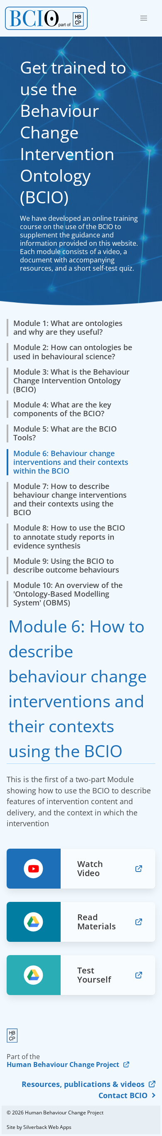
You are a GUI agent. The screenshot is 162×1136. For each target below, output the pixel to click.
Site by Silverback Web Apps (39, 1127)
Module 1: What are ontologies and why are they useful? (68, 327)
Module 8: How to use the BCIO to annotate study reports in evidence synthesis (69, 537)
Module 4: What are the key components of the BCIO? (62, 409)
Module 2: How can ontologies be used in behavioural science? (72, 352)
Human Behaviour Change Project (63, 1064)
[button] (143, 18)
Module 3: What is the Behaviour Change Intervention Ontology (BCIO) (71, 381)
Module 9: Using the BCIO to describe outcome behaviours (66, 565)
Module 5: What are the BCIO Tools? (65, 433)
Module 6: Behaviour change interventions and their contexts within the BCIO (70, 462)
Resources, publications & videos (83, 1084)
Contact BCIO (122, 1095)
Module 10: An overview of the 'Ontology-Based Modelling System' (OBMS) (68, 594)
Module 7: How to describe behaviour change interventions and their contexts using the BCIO (70, 499)
